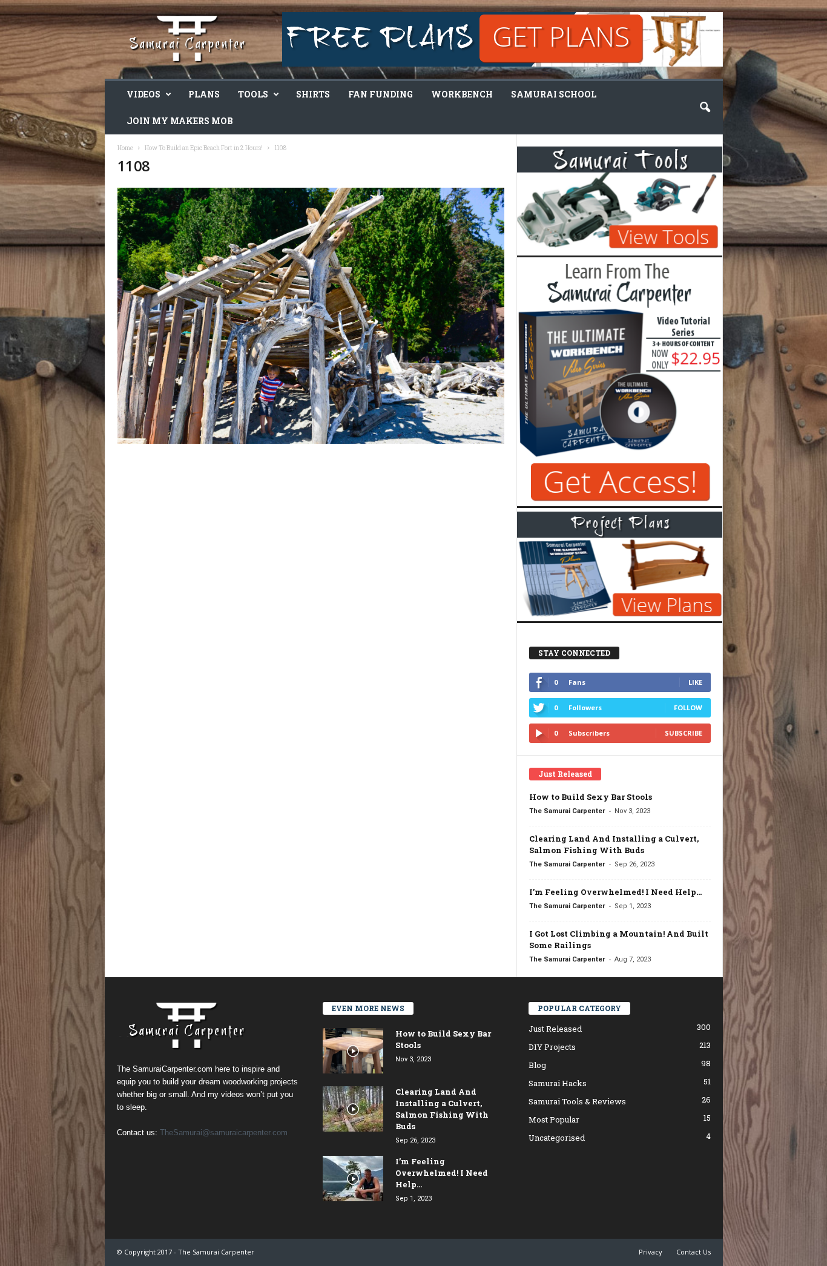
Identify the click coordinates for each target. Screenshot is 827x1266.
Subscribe (683, 732)
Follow (688, 707)
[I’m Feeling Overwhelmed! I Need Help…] (353, 1178)
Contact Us (693, 1251)
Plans (204, 94)
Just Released (555, 1028)
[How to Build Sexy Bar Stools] (353, 1050)
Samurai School (553, 94)
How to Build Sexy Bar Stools (590, 796)
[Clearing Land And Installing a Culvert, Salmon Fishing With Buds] (353, 1109)
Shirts (313, 94)
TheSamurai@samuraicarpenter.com (224, 1132)
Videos (143, 94)
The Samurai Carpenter (567, 811)
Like (695, 682)
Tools (253, 94)
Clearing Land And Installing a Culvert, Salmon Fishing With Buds (614, 844)
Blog (537, 1065)
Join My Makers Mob (180, 121)
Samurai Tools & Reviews (577, 1101)
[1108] (311, 316)
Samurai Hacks (558, 1083)
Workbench (462, 94)
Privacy (650, 1251)
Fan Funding (380, 94)
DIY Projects (552, 1046)
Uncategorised (557, 1137)
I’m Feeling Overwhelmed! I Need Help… (615, 891)
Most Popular (554, 1119)
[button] (704, 107)
